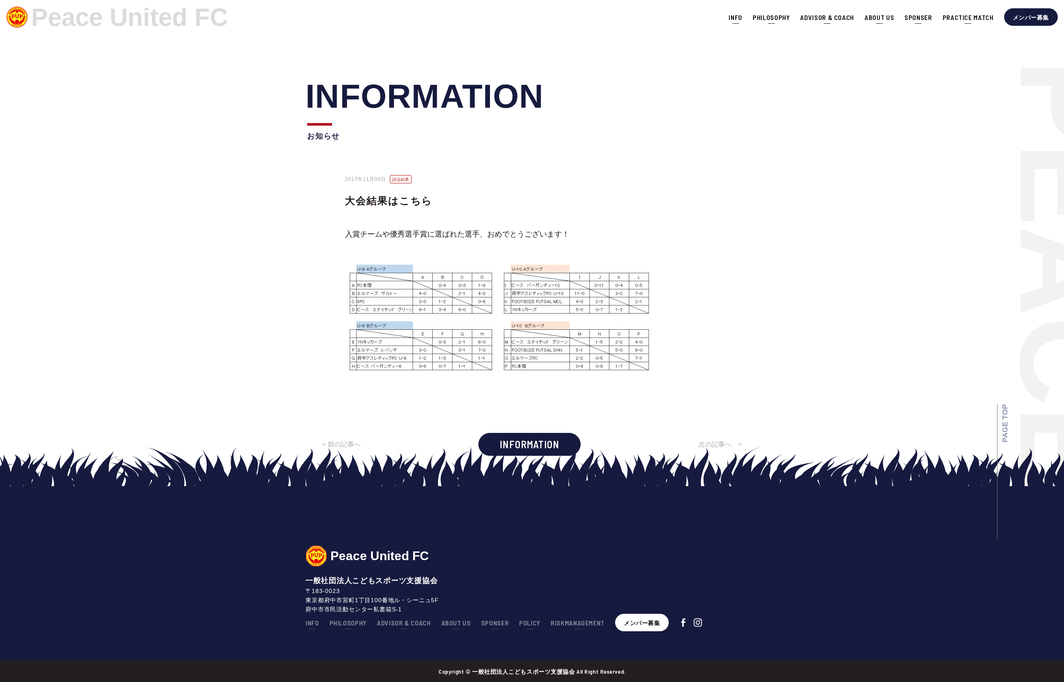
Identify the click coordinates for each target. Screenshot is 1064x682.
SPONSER (918, 17)
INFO (735, 17)
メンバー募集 (1031, 17)
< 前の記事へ (341, 444)
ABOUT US (879, 17)
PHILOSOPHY (771, 17)
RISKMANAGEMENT (578, 623)
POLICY (529, 623)
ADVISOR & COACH (827, 17)
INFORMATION (529, 444)
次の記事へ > (720, 444)
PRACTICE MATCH (968, 17)
